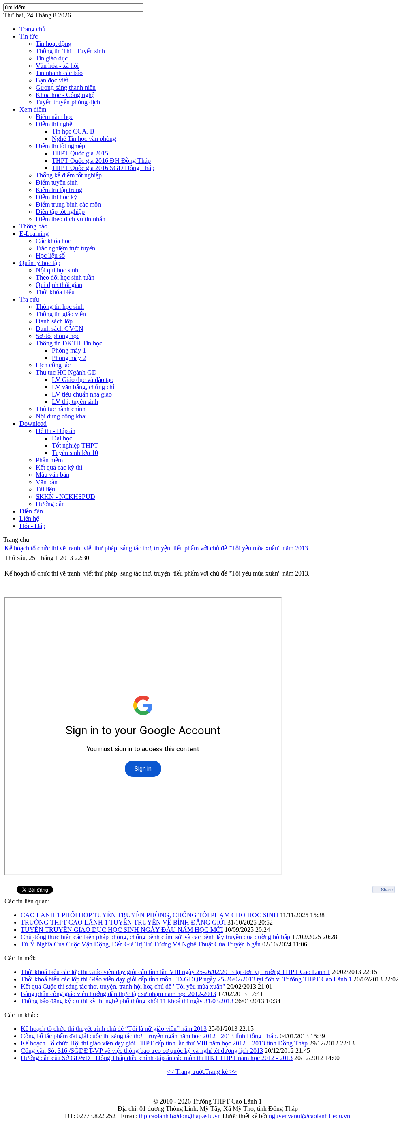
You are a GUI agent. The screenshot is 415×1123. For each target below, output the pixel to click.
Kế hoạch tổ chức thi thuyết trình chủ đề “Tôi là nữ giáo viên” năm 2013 (114, 1028)
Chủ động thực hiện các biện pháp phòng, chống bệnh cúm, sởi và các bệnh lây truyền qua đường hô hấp (155, 936)
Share (387, 889)
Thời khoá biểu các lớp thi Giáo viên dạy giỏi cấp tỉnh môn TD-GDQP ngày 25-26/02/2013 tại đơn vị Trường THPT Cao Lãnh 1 (186, 979)
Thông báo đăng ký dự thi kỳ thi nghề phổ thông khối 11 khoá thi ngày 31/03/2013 (127, 1001)
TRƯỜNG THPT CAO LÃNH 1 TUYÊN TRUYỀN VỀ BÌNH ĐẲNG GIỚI (123, 922)
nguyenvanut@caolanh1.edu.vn (309, 1115)
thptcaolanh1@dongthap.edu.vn (180, 1115)
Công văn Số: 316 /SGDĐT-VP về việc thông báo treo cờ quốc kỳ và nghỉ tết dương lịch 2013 (142, 1050)
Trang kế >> (221, 1071)
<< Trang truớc (186, 1071)
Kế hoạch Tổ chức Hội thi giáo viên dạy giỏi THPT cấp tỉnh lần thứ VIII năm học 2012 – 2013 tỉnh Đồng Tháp (164, 1043)
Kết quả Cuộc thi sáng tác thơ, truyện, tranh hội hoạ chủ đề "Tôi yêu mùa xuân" (123, 986)
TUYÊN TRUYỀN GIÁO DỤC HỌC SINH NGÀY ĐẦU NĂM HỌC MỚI (122, 929)
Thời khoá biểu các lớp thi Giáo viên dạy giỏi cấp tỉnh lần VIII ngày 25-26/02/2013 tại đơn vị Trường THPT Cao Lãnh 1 (175, 971)
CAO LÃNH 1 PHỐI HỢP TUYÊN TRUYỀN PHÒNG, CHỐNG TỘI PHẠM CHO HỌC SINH (149, 915)
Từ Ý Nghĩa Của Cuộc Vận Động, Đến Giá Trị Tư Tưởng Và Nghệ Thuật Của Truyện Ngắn (141, 944)
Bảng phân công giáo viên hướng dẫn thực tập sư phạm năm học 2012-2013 (118, 993)
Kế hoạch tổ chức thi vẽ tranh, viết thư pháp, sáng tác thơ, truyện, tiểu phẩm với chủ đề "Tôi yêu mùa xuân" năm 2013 (156, 548)
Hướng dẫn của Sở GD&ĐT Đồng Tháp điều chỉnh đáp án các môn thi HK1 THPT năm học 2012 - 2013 (157, 1057)
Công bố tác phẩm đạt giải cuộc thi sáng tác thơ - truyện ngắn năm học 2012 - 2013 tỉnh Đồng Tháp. (149, 1035)
